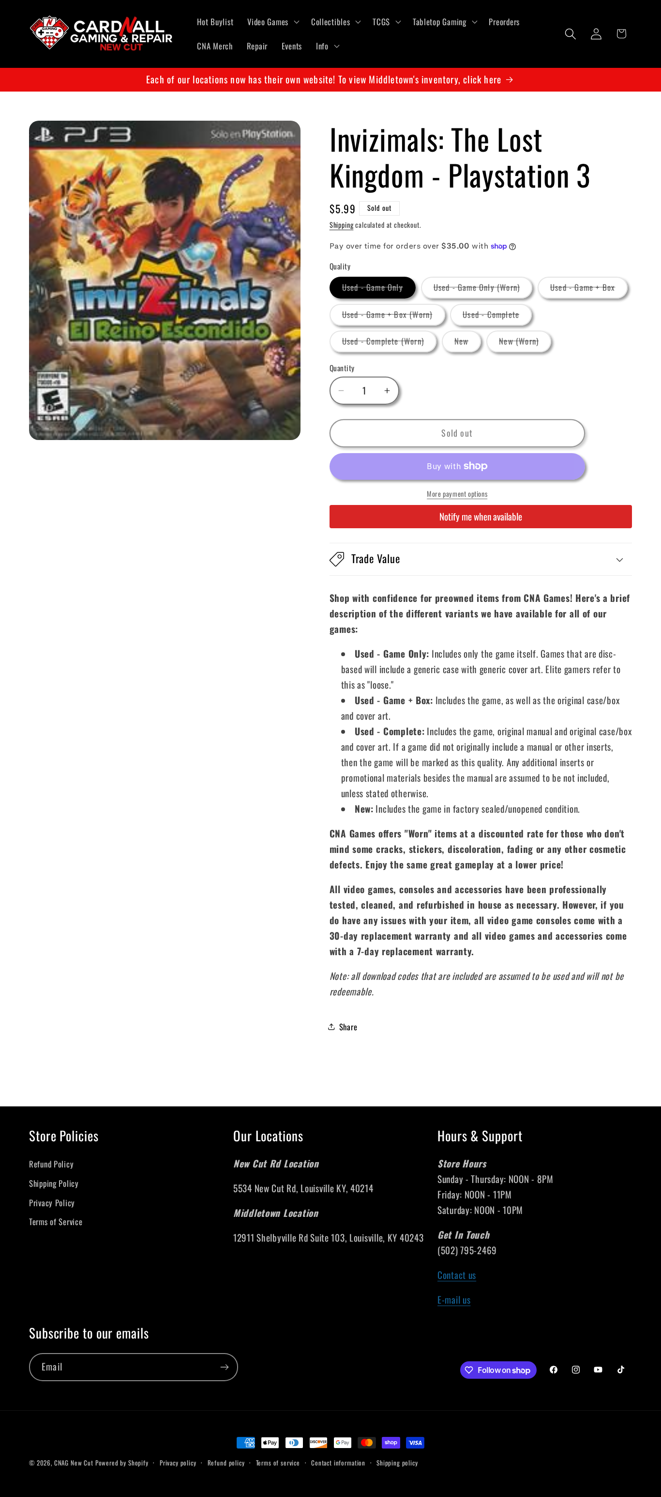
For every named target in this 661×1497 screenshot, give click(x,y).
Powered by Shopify (122, 1462)
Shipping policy (397, 1462)
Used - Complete (497, 317)
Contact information (338, 1462)
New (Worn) (525, 343)
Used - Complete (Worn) (389, 343)
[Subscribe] (224, 1367)
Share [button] (348, 1027)
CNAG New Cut (73, 1462)
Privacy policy (178, 1462)
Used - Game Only (379, 290)
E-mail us (453, 1299)
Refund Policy (51, 1164)
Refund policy (226, 1462)
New (467, 343)
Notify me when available (480, 516)
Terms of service (278, 1462)
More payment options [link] (457, 494)
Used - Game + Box (589, 290)
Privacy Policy (52, 1203)
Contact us (456, 1275)
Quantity (342, 367)
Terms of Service (56, 1221)
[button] (272, 22)
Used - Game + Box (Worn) (393, 317)
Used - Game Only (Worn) (483, 290)
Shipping (342, 225)
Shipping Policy (54, 1183)
